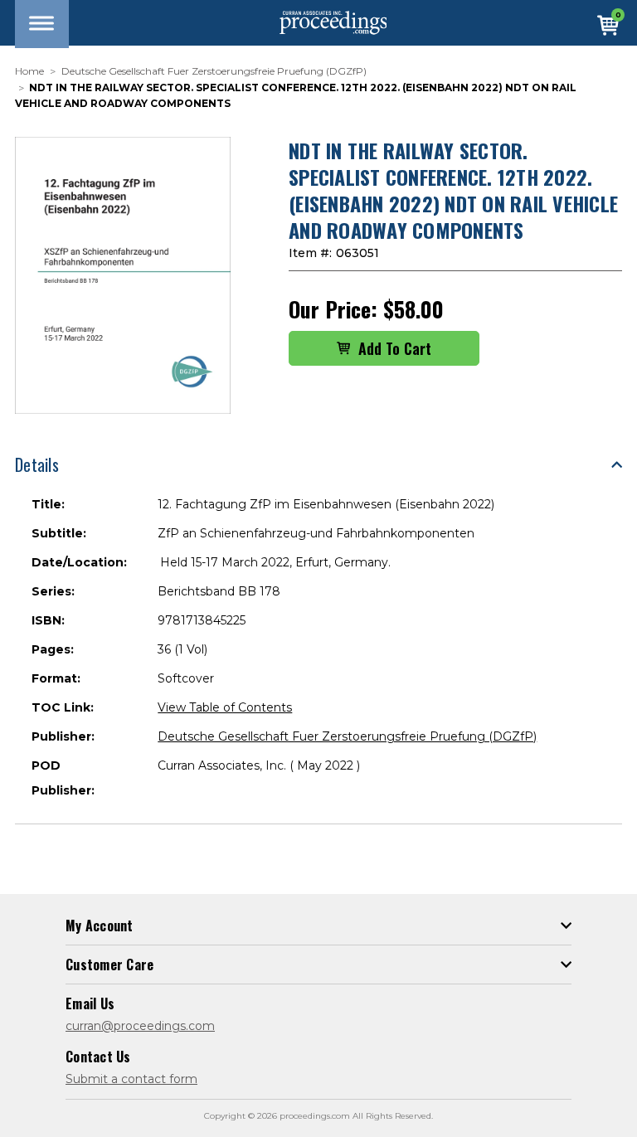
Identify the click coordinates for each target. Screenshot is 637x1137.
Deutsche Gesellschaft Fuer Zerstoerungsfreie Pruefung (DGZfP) (347, 736)
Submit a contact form (131, 1078)
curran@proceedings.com (140, 1025)
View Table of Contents (225, 707)
